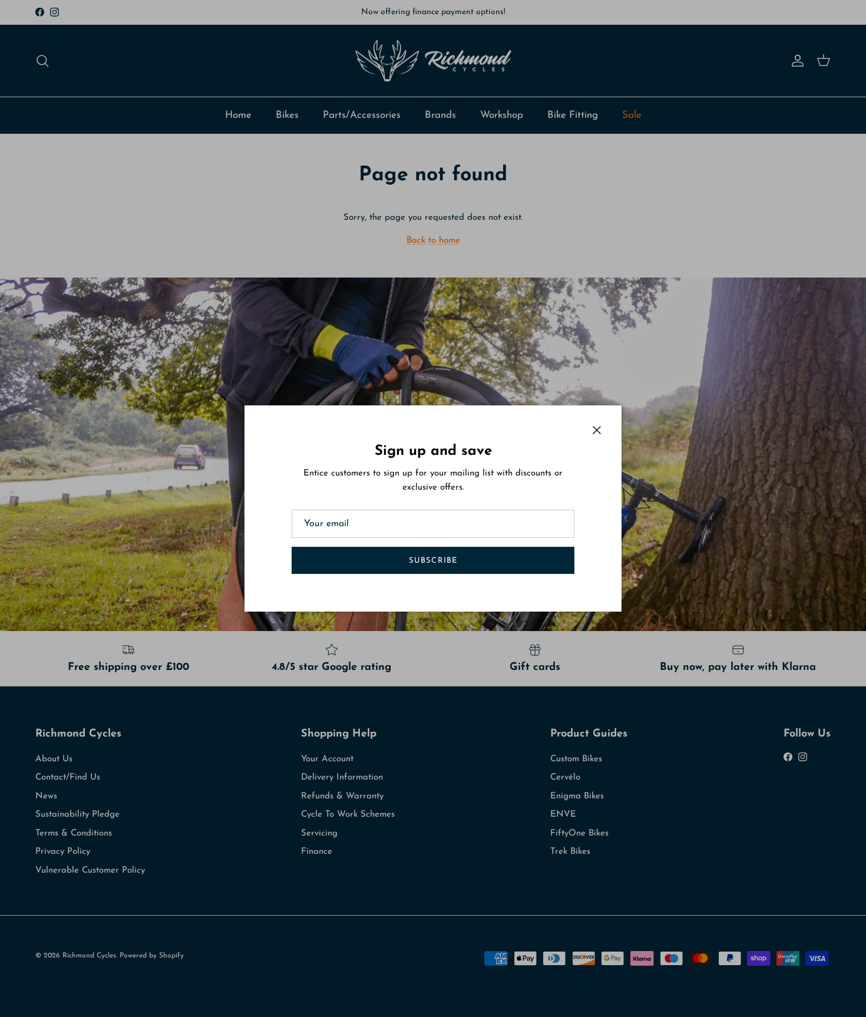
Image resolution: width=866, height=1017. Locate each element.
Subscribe (433, 560)
